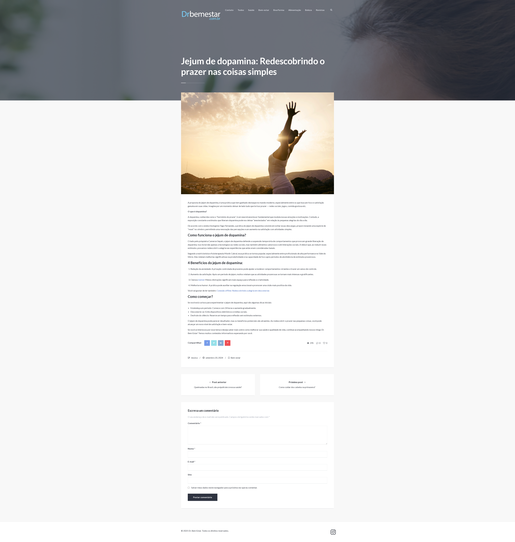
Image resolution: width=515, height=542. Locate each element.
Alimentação (294, 10)
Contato (229, 10)
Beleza (308, 10)
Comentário (194, 423)
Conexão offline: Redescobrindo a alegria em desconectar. (243, 290)
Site (190, 474)
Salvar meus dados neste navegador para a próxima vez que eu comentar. (224, 487)
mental (201, 279)
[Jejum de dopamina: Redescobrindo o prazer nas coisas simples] (257, 143)
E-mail (191, 461)
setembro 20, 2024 (214, 357)
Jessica (194, 357)
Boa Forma (278, 10)
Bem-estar (263, 10)
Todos (241, 10)
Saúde (251, 10)
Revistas (320, 10)
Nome (191, 448)
